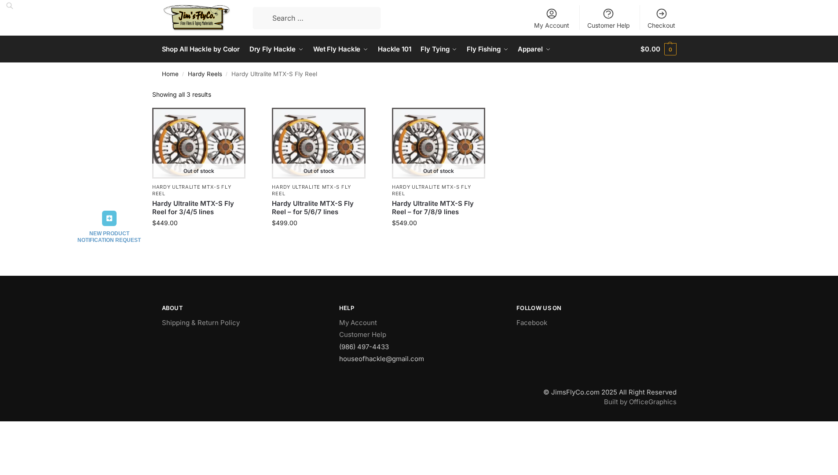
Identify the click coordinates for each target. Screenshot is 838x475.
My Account (551, 25)
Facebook (531, 322)
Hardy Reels (205, 73)
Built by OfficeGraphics (640, 402)
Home (170, 73)
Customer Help (608, 25)
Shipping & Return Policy (201, 322)
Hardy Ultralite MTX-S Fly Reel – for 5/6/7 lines (313, 207)
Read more (199, 241)
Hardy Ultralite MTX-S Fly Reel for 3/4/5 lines (193, 207)
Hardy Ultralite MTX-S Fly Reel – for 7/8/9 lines (433, 207)
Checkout (661, 25)
